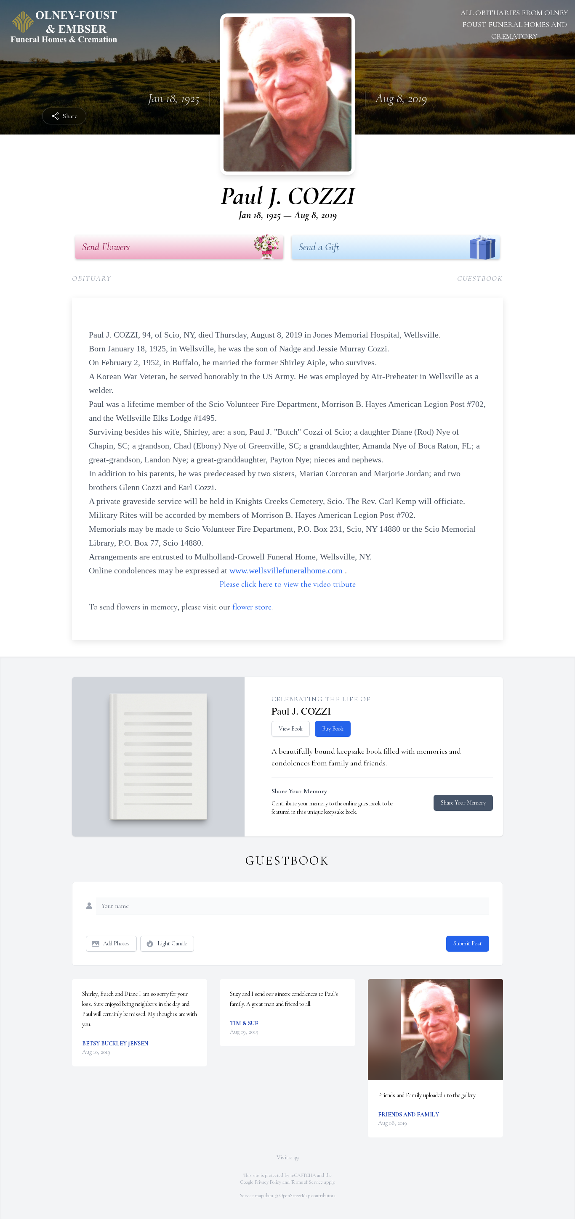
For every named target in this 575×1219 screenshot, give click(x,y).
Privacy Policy (268, 1182)
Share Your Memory (463, 802)
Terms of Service (307, 1182)
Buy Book (332, 728)
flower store (252, 607)
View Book (291, 728)
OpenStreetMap (295, 1195)
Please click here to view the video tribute (287, 584)
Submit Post (467, 943)
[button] (435, 1029)
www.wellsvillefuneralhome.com (287, 570)
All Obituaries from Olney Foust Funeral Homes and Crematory (514, 24)
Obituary (91, 278)
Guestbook (480, 278)
